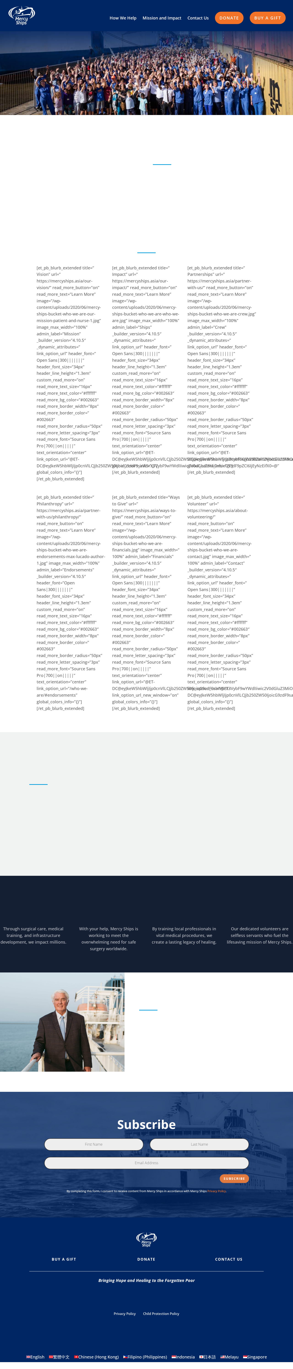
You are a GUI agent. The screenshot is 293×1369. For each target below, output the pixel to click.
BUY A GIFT (267, 18)
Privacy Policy (216, 1191)
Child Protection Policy (161, 1313)
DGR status (205, 1326)
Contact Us (198, 18)
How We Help (123, 18)
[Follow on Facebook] (110, 1297)
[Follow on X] (165, 1297)
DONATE (229, 18)
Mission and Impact (162, 18)
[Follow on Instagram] (128, 1297)
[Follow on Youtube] (146, 1297)
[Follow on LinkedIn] (183, 1297)
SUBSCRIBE (234, 1178)
